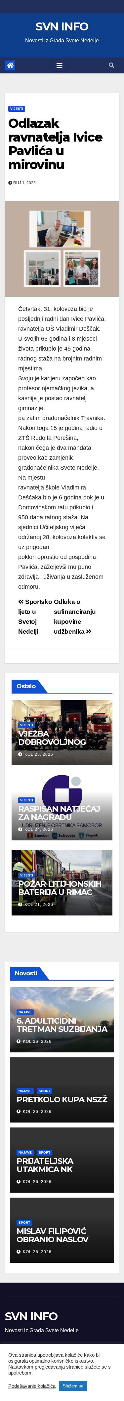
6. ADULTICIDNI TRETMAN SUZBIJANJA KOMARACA (62, 1029)
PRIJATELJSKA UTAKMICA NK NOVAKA (45, 1169)
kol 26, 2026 (37, 1041)
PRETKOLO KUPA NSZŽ (62, 1099)
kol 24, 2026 (38, 829)
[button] (111, 65)
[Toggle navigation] (59, 65)
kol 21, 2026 (38, 904)
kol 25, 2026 (38, 754)
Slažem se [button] (73, 1385)
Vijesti (16, 108)
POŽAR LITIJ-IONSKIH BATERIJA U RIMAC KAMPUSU (60, 892)
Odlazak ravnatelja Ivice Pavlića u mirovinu (55, 143)
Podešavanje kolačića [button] (32, 1386)
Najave (25, 1012)
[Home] (10, 65)
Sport (44, 1091)
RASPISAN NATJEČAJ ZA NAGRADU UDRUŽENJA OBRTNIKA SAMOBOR (60, 821)
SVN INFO (62, 26)
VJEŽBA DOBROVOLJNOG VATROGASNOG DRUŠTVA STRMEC (54, 746)
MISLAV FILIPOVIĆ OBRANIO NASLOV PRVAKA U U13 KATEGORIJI (52, 1243)
